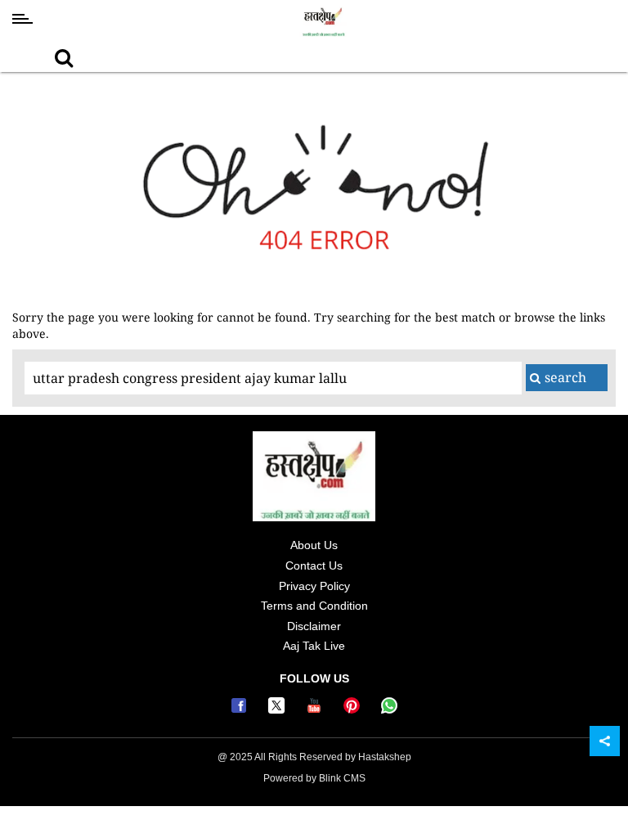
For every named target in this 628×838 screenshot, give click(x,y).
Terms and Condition (314, 605)
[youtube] (316, 710)
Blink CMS (342, 778)
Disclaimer (314, 626)
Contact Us (314, 565)
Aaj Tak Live (314, 645)
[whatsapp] (389, 710)
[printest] (354, 710)
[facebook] (241, 710)
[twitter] (279, 710)
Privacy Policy (314, 585)
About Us (314, 545)
